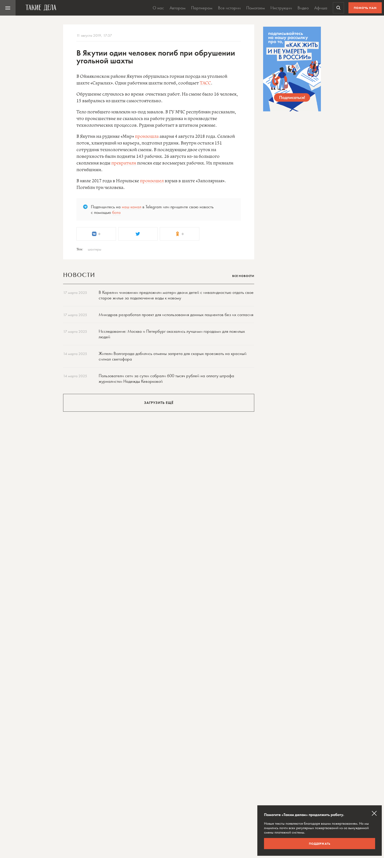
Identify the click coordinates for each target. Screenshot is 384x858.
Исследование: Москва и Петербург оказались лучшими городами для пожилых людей (172, 334)
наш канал (131, 207)
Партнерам (201, 8)
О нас (158, 8)
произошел (152, 181)
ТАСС (205, 83)
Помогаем (255, 8)
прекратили (123, 163)
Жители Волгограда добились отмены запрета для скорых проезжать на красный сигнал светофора (172, 356)
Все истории (229, 8)
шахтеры (94, 249)
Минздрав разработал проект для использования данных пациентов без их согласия (176, 314)
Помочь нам (365, 8)
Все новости (243, 276)
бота (116, 212)
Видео (303, 8)
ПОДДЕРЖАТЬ (319, 844)
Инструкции (281, 8)
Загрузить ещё (159, 402)
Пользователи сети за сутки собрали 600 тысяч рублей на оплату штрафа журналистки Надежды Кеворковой (166, 378)
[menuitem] (8, 8)
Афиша (320, 8)
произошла (147, 136)
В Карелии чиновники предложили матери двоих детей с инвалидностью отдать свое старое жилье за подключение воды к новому (176, 295)
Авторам (178, 8)
